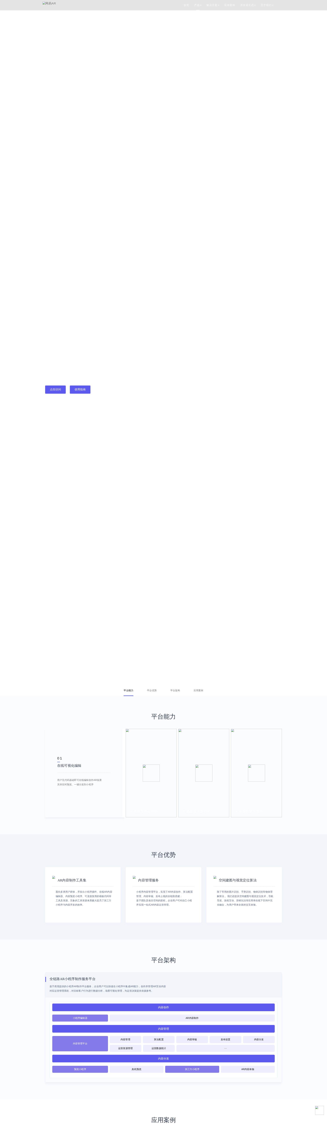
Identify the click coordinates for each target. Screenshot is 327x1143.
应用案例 (229, 5)
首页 (186, 5)
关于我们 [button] (266, 5)
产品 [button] (197, 5)
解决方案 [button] (212, 5)
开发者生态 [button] (247, 5)
